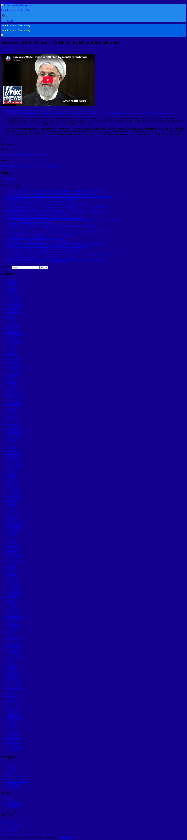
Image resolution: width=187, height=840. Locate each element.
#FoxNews (167, 113)
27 (11, 831)
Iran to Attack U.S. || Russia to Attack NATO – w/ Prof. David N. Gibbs (40, 236)
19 (8, 828)
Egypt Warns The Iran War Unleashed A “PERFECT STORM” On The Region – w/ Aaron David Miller (55, 244)
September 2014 (14, 656)
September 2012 (14, 719)
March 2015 (12, 640)
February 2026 (14, 295)
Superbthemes (66, 837)
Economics (12, 765)
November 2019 (14, 493)
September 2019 (14, 498)
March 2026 (12, 293)
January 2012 (13, 740)
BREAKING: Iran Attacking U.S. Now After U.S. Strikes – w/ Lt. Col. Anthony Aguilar (48, 246)
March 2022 (12, 419)
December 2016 (14, 585)
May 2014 (12, 666)
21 (14, 828)
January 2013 (13, 708)
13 (11, 824)
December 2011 (14, 743)
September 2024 (14, 340)
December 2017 (14, 553)
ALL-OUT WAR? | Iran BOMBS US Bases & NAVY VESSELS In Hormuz (43, 251)
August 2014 (13, 658)
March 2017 (12, 577)
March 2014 (12, 672)
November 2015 (14, 619)
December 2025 (14, 301)
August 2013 (13, 690)
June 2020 (12, 474)
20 (11, 828)
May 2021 (12, 445)
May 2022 (12, 414)
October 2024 (13, 337)
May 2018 (12, 540)
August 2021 (13, 437)
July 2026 (11, 282)
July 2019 (11, 503)
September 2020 (14, 466)
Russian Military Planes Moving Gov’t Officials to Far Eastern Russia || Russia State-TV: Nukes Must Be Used (58, 207)
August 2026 (13, 280)
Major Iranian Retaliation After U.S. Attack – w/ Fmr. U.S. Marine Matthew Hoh (44, 199)
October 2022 (13, 401)
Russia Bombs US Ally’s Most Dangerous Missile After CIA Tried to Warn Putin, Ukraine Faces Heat (54, 233)
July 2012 (11, 724)
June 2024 (12, 348)
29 (17, 831)
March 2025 (12, 324)
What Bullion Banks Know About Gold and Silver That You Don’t (38, 215)
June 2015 (12, 632)
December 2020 (14, 458)
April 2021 (12, 448)
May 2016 (12, 603)
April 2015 (12, 637)
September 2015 (14, 624)
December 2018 (14, 522)
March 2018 (12, 545)
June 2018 (12, 537)
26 (8, 831)
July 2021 (11, 440)
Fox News (12, 110)
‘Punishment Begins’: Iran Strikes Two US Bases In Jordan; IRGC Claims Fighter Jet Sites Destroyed (54, 191)
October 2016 (13, 590)
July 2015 (11, 629)
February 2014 (14, 674)
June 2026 (12, 285)
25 (6, 831)
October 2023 (13, 369)
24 (3, 831)
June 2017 (12, 569)
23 (20, 828)
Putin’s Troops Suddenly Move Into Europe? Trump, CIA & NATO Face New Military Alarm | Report (54, 209)
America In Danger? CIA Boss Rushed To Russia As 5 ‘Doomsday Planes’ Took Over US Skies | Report (55, 194)
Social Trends (13, 784)
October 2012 (13, 716)
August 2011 (13, 750)
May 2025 (12, 319)
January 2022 (13, 424)
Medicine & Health (16, 776)
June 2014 (12, 664)
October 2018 (13, 527)
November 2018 (14, 524)
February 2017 (14, 579)
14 (14, 824)
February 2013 (14, 706)
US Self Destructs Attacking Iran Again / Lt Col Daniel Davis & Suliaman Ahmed (45, 249)
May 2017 (12, 572)
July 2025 (11, 314)
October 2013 (13, 685)
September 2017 (14, 561)
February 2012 (14, 737)
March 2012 (12, 735)
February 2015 (14, 643)
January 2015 (13, 645)
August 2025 (13, 311)
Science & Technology (17, 781)
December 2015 (14, 616)
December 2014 (14, 648)
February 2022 (14, 422)
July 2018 (11, 535)
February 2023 (14, 390)
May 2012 (12, 729)
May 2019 (12, 508)
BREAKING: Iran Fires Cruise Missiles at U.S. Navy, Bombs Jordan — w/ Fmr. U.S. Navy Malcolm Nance (57, 230)
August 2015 (13, 627)
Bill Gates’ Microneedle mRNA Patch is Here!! (29, 223)
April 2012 (12, 732)
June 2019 (12, 506)
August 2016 (13, 595)
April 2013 (12, 700)
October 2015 (13, 622)
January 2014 (13, 677)
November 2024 (14, 335)
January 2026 (13, 298)
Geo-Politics (12, 771)
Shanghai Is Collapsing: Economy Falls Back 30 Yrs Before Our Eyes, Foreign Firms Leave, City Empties (56, 259)
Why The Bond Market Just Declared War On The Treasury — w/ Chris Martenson (45, 217)
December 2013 (14, 679)
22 (17, 828)
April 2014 (12, 669)
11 (6, 824)
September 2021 (14, 435)
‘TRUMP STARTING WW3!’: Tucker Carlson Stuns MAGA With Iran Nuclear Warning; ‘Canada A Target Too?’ (60, 196)
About (10, 20)
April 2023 (12, 385)
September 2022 (14, 403)
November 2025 (14, 303)
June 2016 (12, 600)
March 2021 (12, 451)
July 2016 (11, 598)
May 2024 (12, 351)
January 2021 (13, 456)
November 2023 (14, 366)
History (10, 773)
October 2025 (13, 306)
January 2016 (13, 614)
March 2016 (12, 608)
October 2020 (13, 464)
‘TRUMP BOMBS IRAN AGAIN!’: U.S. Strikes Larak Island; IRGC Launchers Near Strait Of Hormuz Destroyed (60, 254)
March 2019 (12, 514)
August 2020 (13, 469)
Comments (14, 804)
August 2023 (13, 374)
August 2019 (13, 501)
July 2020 (11, 472)
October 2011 (13, 745)
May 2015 (12, 635)
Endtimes (11, 768)
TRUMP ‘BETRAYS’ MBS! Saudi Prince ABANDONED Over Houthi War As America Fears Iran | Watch (57, 212)
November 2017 (14, 556)
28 (14, 831)
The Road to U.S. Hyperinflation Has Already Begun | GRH (35, 238)
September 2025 (14, 309)
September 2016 (14, 593)
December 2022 (14, 395)
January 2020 (13, 487)
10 (3, 824)
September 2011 (14, 748)
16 (20, 824)
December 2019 (14, 490)
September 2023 (14, 372)
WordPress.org (14, 807)
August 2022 (13, 406)
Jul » (15, 834)
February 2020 (14, 485)
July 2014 (11, 661)
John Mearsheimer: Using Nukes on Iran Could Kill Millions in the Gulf (40, 257)
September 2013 (14, 687)
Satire (9, 779)
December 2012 (14, 711)
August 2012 (13, 721)
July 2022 (11, 409)
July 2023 (11, 377)
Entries (12, 802)
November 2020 (14, 461)
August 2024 (13, 343)
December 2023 (14, 364)
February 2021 (14, 453)
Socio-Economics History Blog (15, 10)
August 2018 (13, 532)
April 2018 (12, 543)
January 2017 (13, 582)
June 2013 (12, 695)
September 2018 (14, 529)
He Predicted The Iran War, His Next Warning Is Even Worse (35, 228)
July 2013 (11, 693)
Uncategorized (13, 787)
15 (17, 824)
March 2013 (12, 703)
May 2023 (12, 382)
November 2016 (14, 587)
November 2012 (14, 714)
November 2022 (14, 398)
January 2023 (13, 393)
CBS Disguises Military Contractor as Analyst (23, 154)
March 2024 (12, 356)
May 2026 (12, 288)
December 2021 (14, 427)
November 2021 (14, 430)
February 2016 (14, 611)
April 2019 (12, 511)
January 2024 (13, 361)
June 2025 (12, 316)
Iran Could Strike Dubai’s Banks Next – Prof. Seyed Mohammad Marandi (41, 201)
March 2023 (12, 387)
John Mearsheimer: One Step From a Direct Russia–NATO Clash (37, 262)
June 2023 (12, 380)
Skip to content (8, 2)
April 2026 (12, 290)
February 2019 (14, 516)
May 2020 (12, 477)
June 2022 (12, 411)
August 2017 (13, 564)
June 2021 (12, 443)
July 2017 (11, 566)
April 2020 (12, 480)
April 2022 (12, 416)
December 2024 (14, 332)
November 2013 (14, 682)
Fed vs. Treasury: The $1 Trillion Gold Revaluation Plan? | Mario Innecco (41, 241)
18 (6, 828)
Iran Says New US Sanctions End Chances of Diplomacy (29, 166)
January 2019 (13, 519)
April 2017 (12, 574)
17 (3, 828)
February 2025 (14, 327)
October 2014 (13, 653)
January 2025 (13, 330)
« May (5, 834)
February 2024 (14, 359)
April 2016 (12, 606)
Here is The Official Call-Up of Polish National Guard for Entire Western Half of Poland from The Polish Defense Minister (64, 220)
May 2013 (12, 698)
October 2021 (13, 432)
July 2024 (11, 345)
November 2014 (14, 650)
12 (8, 824)
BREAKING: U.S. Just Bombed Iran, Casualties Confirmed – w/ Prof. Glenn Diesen (46, 204)
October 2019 (13, 495)
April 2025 (12, 322)
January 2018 (13, 551)
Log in (10, 799)
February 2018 (14, 548)
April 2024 (12, 353)
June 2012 (12, 727)
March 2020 (12, 482)
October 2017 (13, 558)
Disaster (10, 763)
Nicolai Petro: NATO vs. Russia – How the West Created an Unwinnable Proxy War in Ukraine (51, 225)
